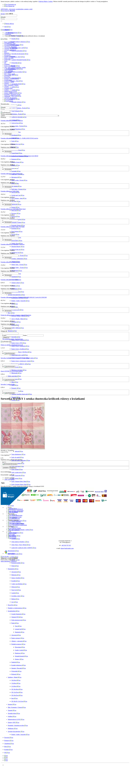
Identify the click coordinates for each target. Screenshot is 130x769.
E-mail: (4, 335)
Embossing (7, 59)
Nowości (6, 765)
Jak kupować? (15, 530)
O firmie (13, 533)
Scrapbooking (8, 80)
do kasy (3, 13)
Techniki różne (8, 88)
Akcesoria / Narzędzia (10, 46)
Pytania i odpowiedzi (17, 510)
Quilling (6, 90)
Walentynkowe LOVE (10, 91)
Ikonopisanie (7, 72)
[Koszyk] (6, 760)
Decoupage (7, 54)
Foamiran (7, 64)
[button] (9, 478)
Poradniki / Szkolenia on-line (12, 94)
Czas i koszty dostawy (17, 523)
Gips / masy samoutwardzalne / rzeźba (15, 67)
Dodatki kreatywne (9, 56)
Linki (13, 534)
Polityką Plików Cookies (46, 1)
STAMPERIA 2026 (9, 43)
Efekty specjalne (8, 58)
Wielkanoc (7, 96)
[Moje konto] (6, 759)
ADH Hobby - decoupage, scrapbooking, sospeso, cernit (16, 9)
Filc (5, 62)
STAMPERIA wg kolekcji (11, 45)
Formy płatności (16, 522)
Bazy (5, 51)
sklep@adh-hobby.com (67, 548)
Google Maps (11, 553)
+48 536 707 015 (66, 545)
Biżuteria (6, 53)
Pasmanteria (7, 75)
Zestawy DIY (8, 93)
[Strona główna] (9, 23)
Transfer (6, 86)
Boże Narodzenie (9, 42)
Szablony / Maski (9, 82)
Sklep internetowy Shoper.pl (9, 561)
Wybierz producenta (6, 114)
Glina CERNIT (8, 70)
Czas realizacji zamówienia (19, 525)
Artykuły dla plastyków (10, 48)
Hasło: (25, 335)
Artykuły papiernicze (10, 50)
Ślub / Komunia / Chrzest (11, 85)
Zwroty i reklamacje (17, 509)
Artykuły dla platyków (10, 98)
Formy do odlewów (9, 66)
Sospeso (6, 83)
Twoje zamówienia (16, 515)
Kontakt (13, 536)
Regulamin (14, 512)
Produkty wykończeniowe (11, 78)
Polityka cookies (16, 528)
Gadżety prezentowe (10, 69)
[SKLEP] (6, 755)
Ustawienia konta (16, 517)
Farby (6, 61)
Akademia (7, 768)
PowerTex (7, 77)
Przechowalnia (15, 518)
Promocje (7, 766)
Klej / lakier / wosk (9, 74)
